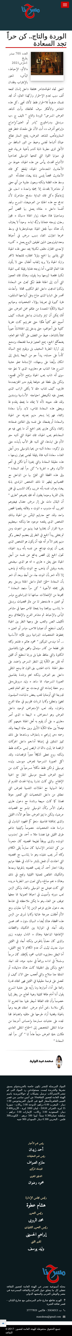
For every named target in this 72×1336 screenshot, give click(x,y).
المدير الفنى (36, 1241)
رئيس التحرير (36, 1213)
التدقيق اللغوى (36, 1176)
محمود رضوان (36, 1182)
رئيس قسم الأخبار (36, 1143)
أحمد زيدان (36, 1149)
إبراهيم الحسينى (36, 1234)
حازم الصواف (36, 1162)
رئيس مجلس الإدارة (36, 1198)
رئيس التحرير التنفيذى (36, 1227)
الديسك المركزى (36, 1169)
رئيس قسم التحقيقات (36, 1156)
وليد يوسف (36, 1249)
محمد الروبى (36, 1220)
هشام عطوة (36, 1205)
